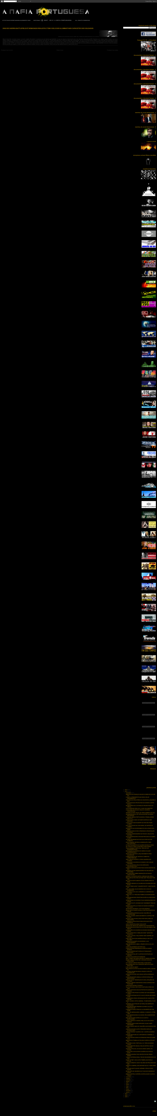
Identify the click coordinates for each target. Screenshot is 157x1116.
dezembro (128, 792)
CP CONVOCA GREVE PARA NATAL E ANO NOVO (138, 962)
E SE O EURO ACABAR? (132, 967)
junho (127, 1084)
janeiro (128, 1092)
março (127, 1089)
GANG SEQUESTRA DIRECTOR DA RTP (136, 924)
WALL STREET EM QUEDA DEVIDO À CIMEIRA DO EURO (140, 958)
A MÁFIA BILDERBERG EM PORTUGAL (135, 947)
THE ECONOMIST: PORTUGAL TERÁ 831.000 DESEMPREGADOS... (137, 849)
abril (127, 1087)
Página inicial (60, 50)
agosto (128, 1081)
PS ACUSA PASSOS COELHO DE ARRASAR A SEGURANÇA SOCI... (137, 865)
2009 (126, 1095)
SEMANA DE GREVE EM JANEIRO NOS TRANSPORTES (140, 925)
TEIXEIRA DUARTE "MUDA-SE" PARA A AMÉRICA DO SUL (140, 812)
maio (127, 1086)
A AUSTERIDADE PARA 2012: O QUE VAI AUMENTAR (139, 808)
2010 (126, 1093)
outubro (128, 1078)
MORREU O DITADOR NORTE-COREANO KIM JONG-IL (140, 876)
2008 (126, 1096)
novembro (128, 1076)
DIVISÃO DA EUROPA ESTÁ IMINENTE (135, 957)
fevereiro (128, 1090)
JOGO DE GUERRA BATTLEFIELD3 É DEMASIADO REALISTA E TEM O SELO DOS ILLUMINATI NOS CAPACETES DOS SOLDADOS (47, 28)
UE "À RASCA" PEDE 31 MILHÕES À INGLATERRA (138, 846)
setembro (128, 1080)
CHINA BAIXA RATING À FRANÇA (134, 985)
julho (127, 1083)
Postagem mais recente (7, 50)
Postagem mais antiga (112, 50)
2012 (126, 789)
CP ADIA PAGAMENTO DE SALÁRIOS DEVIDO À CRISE (140, 845)
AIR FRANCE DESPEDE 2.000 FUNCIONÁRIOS (138, 908)
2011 (126, 791)
